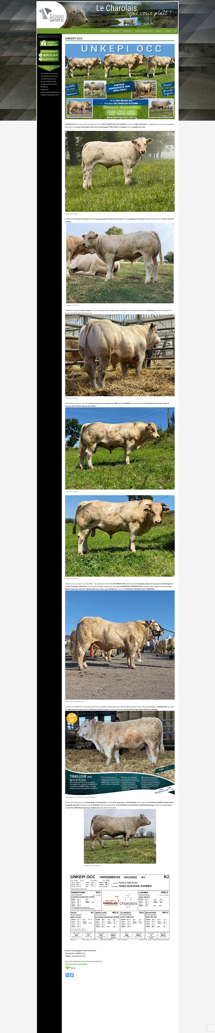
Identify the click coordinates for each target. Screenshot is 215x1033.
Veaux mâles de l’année (49, 73)
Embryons (44, 89)
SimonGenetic (45, 6)
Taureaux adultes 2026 (49, 84)
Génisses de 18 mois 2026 (49, 76)
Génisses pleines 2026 (48, 79)
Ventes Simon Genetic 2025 (50, 92)
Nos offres (115, 31)
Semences (44, 87)
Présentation (104, 31)
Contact (168, 31)
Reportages (127, 31)
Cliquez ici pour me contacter (76, 964)
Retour (73, 968)
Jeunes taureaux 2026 (48, 81)
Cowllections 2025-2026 (49, 95)
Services (158, 31)
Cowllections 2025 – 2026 (143, 31)
